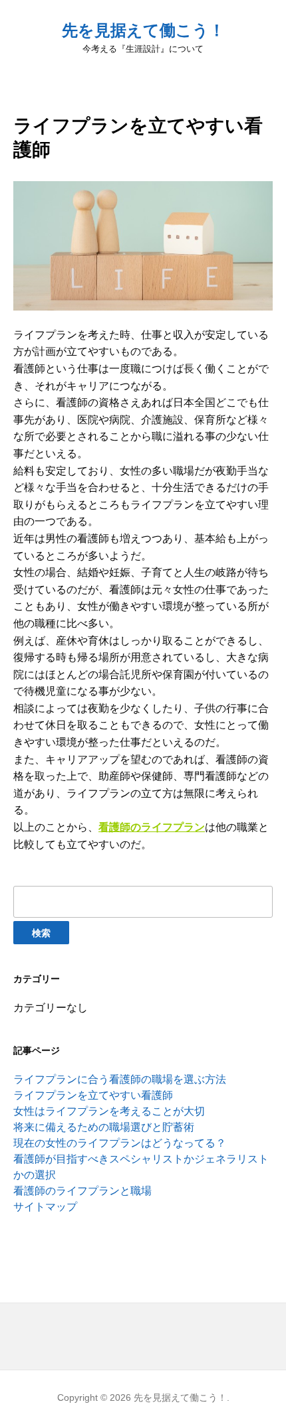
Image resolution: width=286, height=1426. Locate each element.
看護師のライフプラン (151, 827)
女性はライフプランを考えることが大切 (109, 1111)
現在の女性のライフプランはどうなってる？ (119, 1143)
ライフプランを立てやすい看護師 (93, 1095)
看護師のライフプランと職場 (82, 1190)
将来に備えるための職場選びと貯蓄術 (103, 1127)
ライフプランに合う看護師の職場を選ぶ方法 (119, 1079)
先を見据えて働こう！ (143, 30)
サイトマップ (45, 1206)
